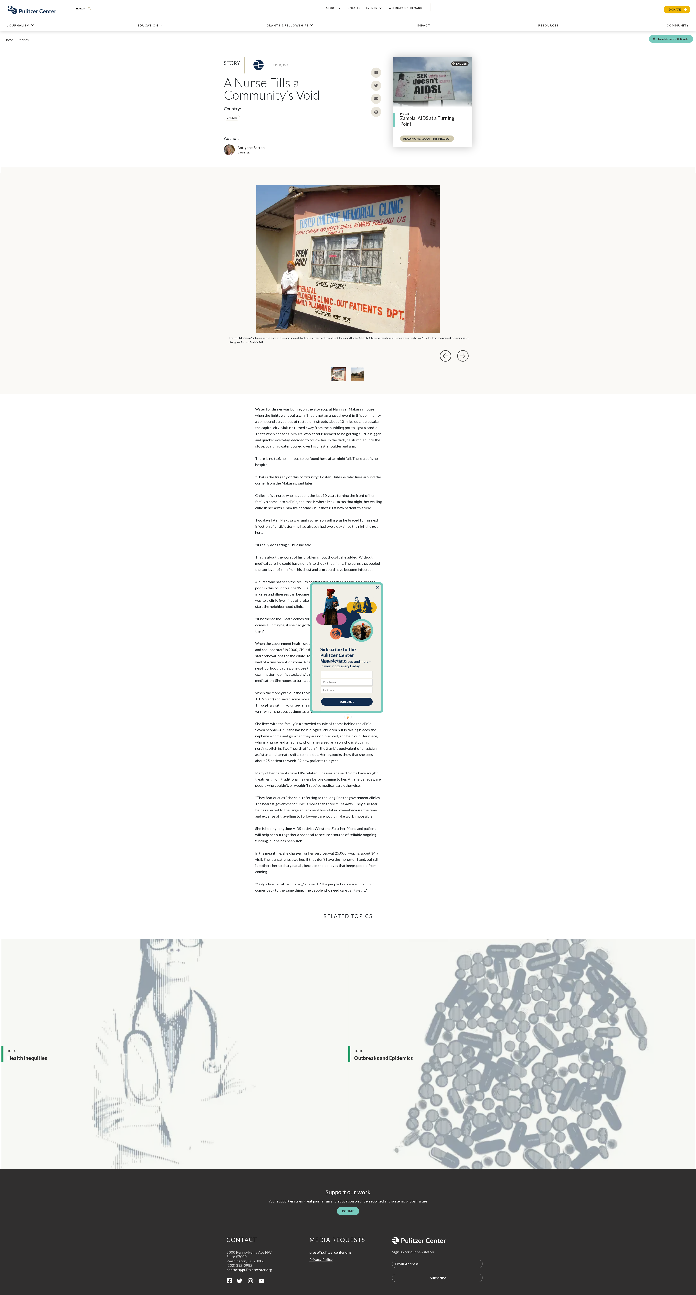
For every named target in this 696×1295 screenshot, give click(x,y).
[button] (346, 655)
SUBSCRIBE (347, 701)
